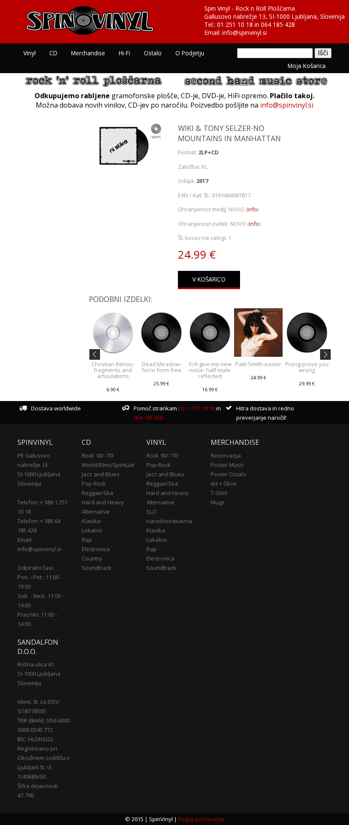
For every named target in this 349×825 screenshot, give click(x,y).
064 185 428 (278, 24)
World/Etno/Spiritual (108, 465)
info (252, 209)
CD (53, 53)
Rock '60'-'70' (98, 455)
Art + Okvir (224, 483)
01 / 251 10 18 (197, 408)
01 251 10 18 (235, 24)
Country (92, 558)
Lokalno (92, 530)
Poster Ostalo (228, 474)
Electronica (96, 549)
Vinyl (29, 53)
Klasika (91, 521)
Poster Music (227, 465)
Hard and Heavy (103, 502)
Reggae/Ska (97, 493)
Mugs (218, 502)
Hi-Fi (124, 53)
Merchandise (88, 53)
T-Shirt (219, 493)
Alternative (96, 511)
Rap (87, 539)
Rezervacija (226, 455)
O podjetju (189, 53)
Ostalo (153, 53)
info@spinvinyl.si (244, 32)
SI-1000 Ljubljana (38, 474)
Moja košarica (307, 66)
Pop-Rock (94, 483)
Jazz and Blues (101, 474)
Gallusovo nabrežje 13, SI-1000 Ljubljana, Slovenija (274, 16)
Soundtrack (97, 568)
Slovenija (29, 483)
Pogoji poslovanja (201, 819)
